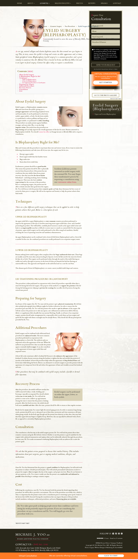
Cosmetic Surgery (56, 26)
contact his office (44, 132)
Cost (19, 91)
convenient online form (67, 182)
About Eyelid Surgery (25, 74)
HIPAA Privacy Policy (103, 543)
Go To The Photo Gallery (105, 95)
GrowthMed (119, 547)
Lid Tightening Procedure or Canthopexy (32, 83)
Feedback (120, 543)
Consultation (22, 89)
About (30, 3)
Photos (79, 3)
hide (30, 71)
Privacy (111, 69)
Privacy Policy (97, 57)
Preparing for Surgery (25, 84)
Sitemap (113, 543)
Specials (104, 3)
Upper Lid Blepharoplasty (28, 79)
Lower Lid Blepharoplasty (28, 81)
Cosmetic (44, 3)
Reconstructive (62, 3)
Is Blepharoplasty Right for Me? (29, 76)
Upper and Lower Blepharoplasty (105, 114)
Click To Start (111, 555)
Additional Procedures (25, 86)
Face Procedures (70, 26)
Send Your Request (105, 65)
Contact (117, 3)
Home (19, 3)
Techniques (22, 78)
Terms (115, 69)
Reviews (91, 3)
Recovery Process (24, 87)
